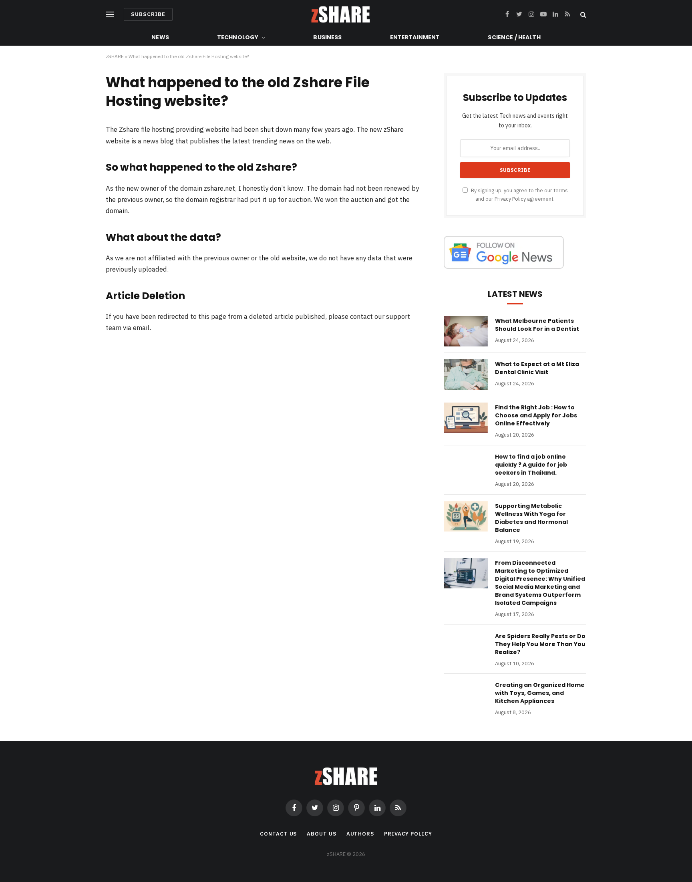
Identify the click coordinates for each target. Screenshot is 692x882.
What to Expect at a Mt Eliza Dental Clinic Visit (537, 368)
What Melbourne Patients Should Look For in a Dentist (537, 325)
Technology (237, 37)
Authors (360, 833)
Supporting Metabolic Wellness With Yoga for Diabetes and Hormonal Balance (531, 518)
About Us (321, 833)
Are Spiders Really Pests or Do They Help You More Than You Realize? (540, 644)
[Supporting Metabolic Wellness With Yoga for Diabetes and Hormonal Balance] (466, 516)
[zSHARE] (340, 14)
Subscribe (148, 14)
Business (327, 37)
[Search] (582, 15)
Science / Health (514, 37)
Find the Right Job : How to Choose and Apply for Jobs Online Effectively (536, 415)
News (160, 37)
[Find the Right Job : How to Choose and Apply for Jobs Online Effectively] (466, 418)
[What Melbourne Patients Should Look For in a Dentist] (466, 331)
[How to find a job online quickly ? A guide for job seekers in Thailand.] (466, 467)
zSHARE (115, 56)
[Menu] (110, 15)
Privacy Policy (510, 198)
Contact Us (278, 833)
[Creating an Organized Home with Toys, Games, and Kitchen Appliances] (466, 695)
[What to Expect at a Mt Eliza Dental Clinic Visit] (466, 374)
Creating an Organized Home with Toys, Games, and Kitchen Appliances (540, 693)
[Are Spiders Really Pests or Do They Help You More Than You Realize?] (466, 646)
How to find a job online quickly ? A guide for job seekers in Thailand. (531, 465)
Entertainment (415, 37)
